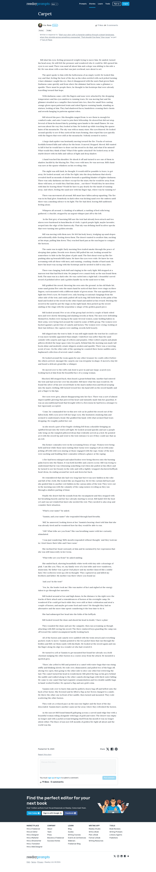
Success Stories (53, 841)
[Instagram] (118, 856)
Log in (125, 4)
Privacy (40, 862)
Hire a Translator (33, 844)
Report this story (44, 755)
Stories (92, 4)
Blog (70, 829)
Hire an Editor (32, 832)
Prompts (83, 4)
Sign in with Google (51, 813)
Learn (100, 4)
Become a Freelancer (55, 838)
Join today (32, 813)
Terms (33, 862)
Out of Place (47, 40)
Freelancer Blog (74, 844)
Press (49, 835)
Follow (55, 25)
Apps (53, 4)
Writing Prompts (116, 832)
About (49, 829)
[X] (114, 856)
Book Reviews (115, 829)
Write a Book (94, 832)
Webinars (71, 841)
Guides (71, 832)
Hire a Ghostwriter (34, 841)
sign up (51, 778)
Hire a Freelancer (33, 829)
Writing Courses (74, 835)
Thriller (48, 30)
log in (58, 778)
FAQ (28, 862)
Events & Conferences (77, 838)
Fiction (41, 30)
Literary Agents (116, 835)
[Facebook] (125, 856)
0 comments (112, 25)
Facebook (69, 813)
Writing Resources (96, 841)
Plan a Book (93, 835)
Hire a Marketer (33, 838)
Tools (107, 4)
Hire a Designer (33, 835)
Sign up (116, 4)
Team (49, 832)
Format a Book (94, 838)
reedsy (38, 4)
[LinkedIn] (121, 856)
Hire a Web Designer (34, 847)
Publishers (114, 838)
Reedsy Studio (94, 829)
